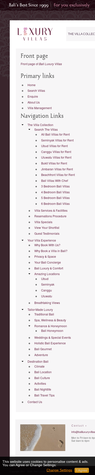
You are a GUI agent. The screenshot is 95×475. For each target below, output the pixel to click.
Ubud (44, 279)
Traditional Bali (44, 314)
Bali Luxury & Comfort (48, 268)
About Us (34, 102)
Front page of (41, 64)
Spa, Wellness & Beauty (50, 320)
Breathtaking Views (47, 303)
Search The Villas (46, 129)
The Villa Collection (40, 125)
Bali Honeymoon (52, 330)
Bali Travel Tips (44, 395)
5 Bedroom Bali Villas (55, 198)
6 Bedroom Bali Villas (55, 203)
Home (32, 85)
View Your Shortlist (46, 227)
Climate (39, 366)
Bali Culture (42, 378)
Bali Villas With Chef (54, 180)
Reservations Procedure (50, 216)
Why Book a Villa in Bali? (50, 251)
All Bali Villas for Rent (55, 134)
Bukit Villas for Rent (54, 163)
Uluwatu (46, 296)
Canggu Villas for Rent (56, 152)
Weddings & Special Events (52, 337)
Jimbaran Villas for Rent (57, 169)
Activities (40, 383)
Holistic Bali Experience (50, 343)
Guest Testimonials (46, 233)
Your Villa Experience (42, 240)
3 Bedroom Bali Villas (55, 186)
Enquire (33, 96)
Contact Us (35, 402)
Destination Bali (38, 361)
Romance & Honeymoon (50, 326)
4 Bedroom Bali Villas (55, 192)
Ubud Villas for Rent (54, 146)
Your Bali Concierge (47, 262)
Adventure (41, 355)
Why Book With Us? (47, 245)
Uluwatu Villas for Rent (56, 157)
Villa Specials (43, 222)
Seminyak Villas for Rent (57, 140)
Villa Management (40, 108)
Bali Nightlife (42, 389)
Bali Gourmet (43, 349)
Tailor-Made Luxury (40, 309)
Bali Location (43, 372)
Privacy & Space (45, 256)
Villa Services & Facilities (50, 210)
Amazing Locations (47, 274)
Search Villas (36, 90)
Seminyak (47, 284)
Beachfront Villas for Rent (58, 175)
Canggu (46, 290)
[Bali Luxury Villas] (35, 34)
